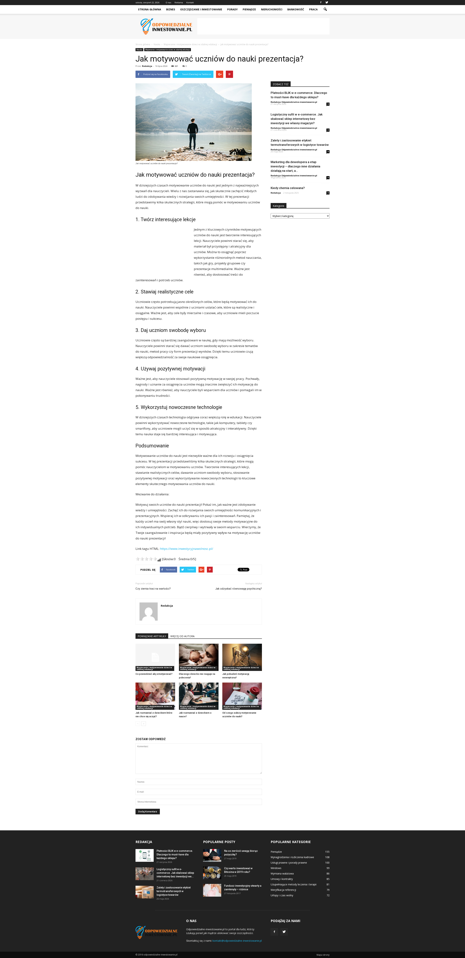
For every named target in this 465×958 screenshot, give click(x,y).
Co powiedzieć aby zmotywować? (154, 674)
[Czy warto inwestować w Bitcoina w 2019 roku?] (212, 872)
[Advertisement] (263, 26)
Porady (232, 9)
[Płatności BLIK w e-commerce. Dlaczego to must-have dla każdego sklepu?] (145, 855)
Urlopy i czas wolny (282, 895)
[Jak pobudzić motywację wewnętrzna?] (242, 657)
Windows (276, 868)
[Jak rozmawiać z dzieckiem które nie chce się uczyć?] (155, 696)
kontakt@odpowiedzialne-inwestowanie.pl (237, 940)
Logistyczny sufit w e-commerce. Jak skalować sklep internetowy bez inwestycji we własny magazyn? (297, 119)
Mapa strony (323, 954)
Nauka (139, 49)
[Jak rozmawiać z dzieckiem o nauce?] (199, 696)
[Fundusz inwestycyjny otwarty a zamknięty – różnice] (212, 890)
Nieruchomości (271, 9)
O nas (168, 2)
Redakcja (147, 66)
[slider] (146, 559)
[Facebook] (321, 2)
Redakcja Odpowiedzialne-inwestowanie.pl (294, 102)
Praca (313, 9)
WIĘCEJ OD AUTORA (182, 636)
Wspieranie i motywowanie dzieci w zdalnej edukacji (167, 49)
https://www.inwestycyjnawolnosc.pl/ (186, 549)
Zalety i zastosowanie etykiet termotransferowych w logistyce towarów (174, 891)
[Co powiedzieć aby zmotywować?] (155, 657)
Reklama (179, 2)
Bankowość (295, 9)
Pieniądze (249, 9)
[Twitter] (326, 2)
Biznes (170, 9)
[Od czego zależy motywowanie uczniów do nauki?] (242, 696)
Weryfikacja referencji (283, 890)
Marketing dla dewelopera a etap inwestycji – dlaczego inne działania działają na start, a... (295, 166)
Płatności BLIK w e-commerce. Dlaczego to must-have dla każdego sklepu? (175, 854)
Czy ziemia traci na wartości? (153, 588)
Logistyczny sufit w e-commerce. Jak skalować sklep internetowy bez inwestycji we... (175, 873)
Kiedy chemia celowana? (288, 188)
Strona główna (149, 9)
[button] (325, 9)
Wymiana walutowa (282, 873)
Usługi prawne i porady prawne (289, 862)
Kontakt (190, 2)
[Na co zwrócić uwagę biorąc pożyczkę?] (212, 855)
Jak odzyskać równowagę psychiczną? (238, 588)
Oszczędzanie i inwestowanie (201, 9)
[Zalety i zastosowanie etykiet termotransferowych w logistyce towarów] (145, 892)
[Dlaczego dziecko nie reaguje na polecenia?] (199, 657)
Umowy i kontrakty (282, 879)
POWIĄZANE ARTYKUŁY (152, 636)
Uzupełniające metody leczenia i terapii (293, 884)
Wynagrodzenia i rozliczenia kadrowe (292, 857)
